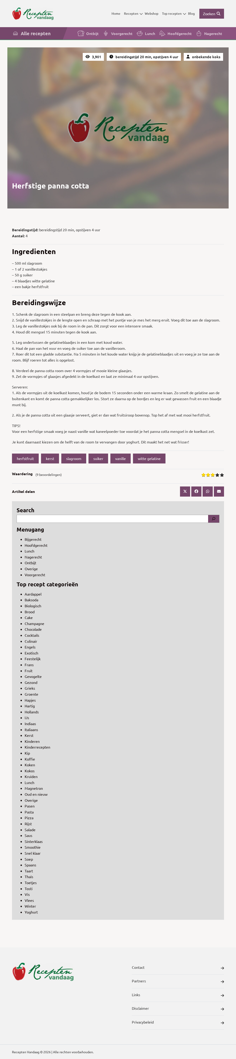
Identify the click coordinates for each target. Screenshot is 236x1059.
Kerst (29, 735)
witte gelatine (149, 458)
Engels (30, 647)
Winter (30, 906)
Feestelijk (33, 658)
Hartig (30, 705)
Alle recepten (36, 33)
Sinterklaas (34, 841)
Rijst (28, 823)
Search (25, 510)
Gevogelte (33, 676)
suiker (98, 458)
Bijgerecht (33, 539)
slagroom (73, 458)
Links (136, 994)
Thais (29, 876)
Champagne (34, 623)
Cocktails (32, 635)
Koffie (30, 759)
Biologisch (33, 605)
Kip (27, 753)
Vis (27, 894)
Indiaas (30, 723)
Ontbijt (92, 33)
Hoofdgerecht (180, 33)
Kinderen (32, 741)
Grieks (30, 688)
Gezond (31, 682)
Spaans (30, 864)
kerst (50, 458)
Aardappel (33, 594)
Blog (191, 13)
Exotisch (31, 653)
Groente (31, 694)
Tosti (28, 888)
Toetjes (31, 882)
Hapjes (30, 700)
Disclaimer (140, 1008)
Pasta (29, 812)
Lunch (150, 33)
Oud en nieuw (36, 794)
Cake (29, 617)
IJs (27, 717)
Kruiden (31, 776)
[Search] (213, 519)
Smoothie (33, 847)
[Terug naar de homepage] (32, 13)
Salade (30, 829)
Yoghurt (31, 912)
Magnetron (34, 788)
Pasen (30, 806)
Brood (30, 611)
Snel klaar (33, 853)
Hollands (32, 711)
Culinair (31, 641)
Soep (29, 859)
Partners (139, 980)
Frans (29, 664)
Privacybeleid (143, 1022)
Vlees (29, 900)
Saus (28, 835)
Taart (29, 870)
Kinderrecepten (37, 747)
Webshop (151, 13)
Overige (31, 568)
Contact (138, 967)
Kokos (30, 770)
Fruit (28, 670)
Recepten (131, 13)
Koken (30, 764)
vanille (120, 458)
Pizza (29, 817)
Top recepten (172, 13)
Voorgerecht (122, 33)
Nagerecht (213, 33)
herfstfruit (25, 458)
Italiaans (31, 729)
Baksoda (31, 599)
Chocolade (33, 629)
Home (116, 13)
